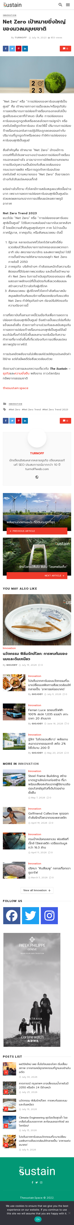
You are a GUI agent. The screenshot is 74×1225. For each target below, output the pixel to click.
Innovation (9, 15)
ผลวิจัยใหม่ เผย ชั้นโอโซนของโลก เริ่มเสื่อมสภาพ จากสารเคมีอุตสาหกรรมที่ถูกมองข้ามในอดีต (45, 1068)
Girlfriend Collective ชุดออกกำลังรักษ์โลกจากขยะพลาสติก (48, 815)
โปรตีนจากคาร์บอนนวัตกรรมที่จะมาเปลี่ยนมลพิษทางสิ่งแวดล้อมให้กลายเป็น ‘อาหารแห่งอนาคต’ (49, 685)
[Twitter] (30, 915)
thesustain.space (15, 388)
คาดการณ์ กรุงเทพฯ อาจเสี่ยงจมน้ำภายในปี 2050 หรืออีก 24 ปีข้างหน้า (43, 1086)
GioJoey (11, 665)
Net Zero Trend (32, 409)
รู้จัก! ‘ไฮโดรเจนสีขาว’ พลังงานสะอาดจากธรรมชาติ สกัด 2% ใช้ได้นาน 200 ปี (48, 743)
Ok (38, 1219)
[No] (69, 1213)
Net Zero (15, 409)
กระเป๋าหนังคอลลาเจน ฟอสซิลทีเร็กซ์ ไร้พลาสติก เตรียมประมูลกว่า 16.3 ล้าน (48, 843)
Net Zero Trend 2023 (56, 409)
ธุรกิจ (6, 373)
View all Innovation (35, 890)
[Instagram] (49, 915)
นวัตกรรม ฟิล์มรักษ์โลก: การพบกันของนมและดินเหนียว (35, 656)
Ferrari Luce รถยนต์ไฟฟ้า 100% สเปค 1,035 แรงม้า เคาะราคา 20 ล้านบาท (48, 714)
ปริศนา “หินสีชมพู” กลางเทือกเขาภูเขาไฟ (49, 870)
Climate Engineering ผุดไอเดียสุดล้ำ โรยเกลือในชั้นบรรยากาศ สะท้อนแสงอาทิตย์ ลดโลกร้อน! (44, 1122)
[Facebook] (11, 915)
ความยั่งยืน (21, 373)
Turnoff (21, 37)
